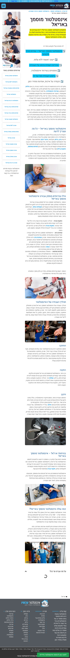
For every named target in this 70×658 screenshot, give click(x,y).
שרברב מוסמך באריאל (11, 150)
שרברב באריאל (11, 138)
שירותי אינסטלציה (52, 91)
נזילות (28, 86)
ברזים (56, 139)
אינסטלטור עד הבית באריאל (11, 100)
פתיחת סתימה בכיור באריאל (11, 113)
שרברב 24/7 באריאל (11, 125)
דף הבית (64, 11)
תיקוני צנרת (51, 469)
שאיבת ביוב (38, 237)
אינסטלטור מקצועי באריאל (11, 119)
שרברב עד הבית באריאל (11, 163)
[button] (3, 6)
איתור (49, 405)
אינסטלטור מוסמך (55, 11)
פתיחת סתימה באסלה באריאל (11, 131)
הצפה (48, 247)
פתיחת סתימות (33, 146)
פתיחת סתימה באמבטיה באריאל (11, 88)
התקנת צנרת (50, 225)
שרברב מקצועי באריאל (11, 144)
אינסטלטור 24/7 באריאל (11, 82)
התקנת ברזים (61, 149)
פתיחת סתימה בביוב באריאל (11, 107)
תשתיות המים (37, 207)
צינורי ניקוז (44, 139)
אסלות (51, 378)
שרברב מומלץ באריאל (11, 156)
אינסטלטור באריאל (11, 94)
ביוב (60, 139)
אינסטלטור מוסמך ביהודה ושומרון (39, 11)
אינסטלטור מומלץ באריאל (11, 75)
